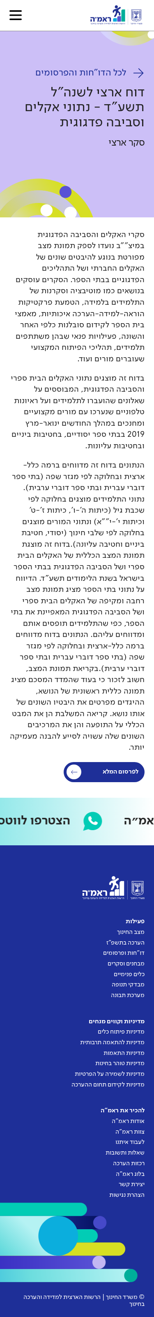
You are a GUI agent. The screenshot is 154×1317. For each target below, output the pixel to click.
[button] (15, 15)
